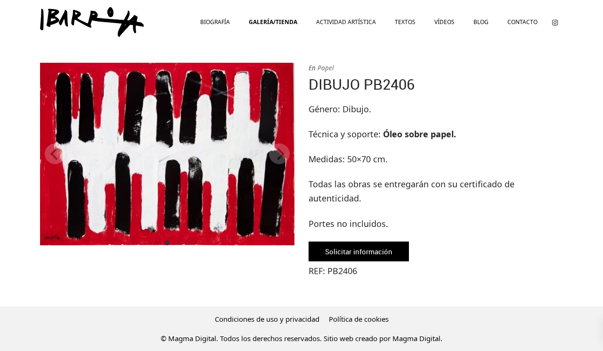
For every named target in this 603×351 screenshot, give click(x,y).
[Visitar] (555, 22)
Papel (326, 68)
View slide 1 (167, 243)
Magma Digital (416, 338)
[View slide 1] (167, 154)
